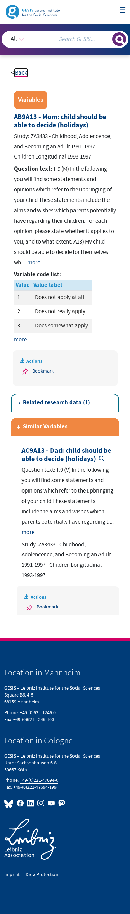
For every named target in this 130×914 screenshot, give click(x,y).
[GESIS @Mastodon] (61, 803)
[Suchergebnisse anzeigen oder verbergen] (119, 39)
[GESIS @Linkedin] (31, 803)
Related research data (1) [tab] (56, 403)
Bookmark (43, 371)
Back (21, 73)
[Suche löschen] (107, 38)
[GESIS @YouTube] (51, 803)
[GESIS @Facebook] (20, 803)
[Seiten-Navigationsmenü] (123, 10)
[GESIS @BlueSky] (9, 803)
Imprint (12, 874)
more (33, 262)
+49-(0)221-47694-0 (39, 780)
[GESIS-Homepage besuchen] (33, 11)
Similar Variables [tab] (45, 427)
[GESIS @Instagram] (41, 803)
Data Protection (42, 874)
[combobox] (65, 39)
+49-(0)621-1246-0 (38, 712)
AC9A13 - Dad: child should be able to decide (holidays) (66, 455)
